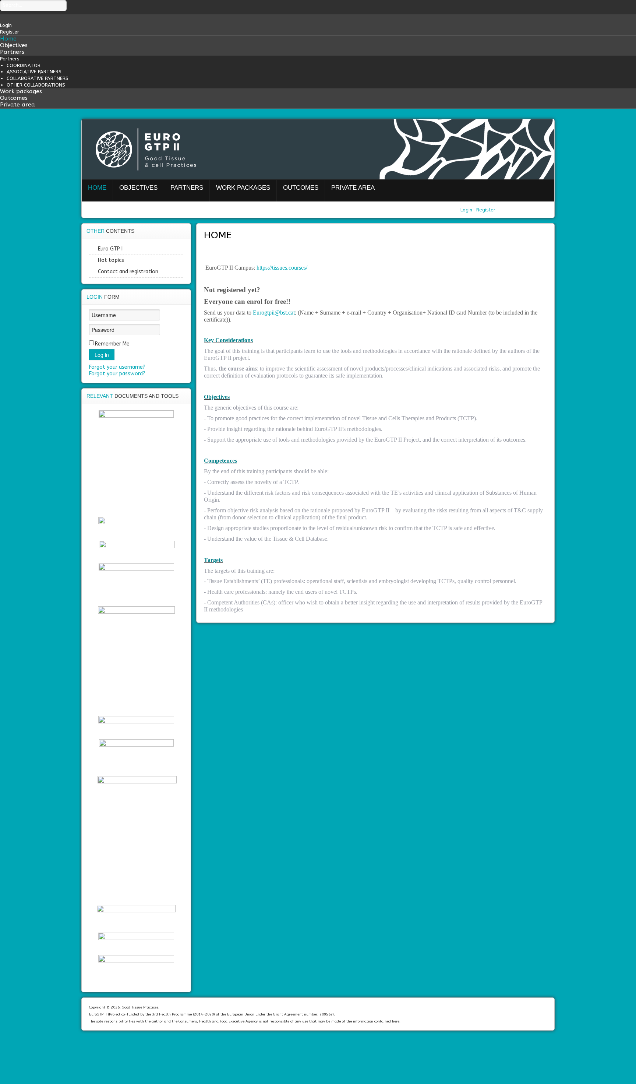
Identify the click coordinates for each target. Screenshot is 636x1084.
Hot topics (111, 260)
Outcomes (14, 98)
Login (467, 210)
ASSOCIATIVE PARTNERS (34, 71)
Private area (17, 104)
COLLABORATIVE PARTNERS (37, 78)
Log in (102, 354)
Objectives (14, 45)
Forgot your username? (117, 367)
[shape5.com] (318, 1051)
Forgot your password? (117, 374)
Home (8, 38)
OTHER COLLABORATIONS (36, 85)
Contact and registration (128, 272)
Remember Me (112, 344)
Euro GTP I (110, 249)
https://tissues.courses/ (282, 267)
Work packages (21, 91)
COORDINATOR (23, 65)
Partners (12, 52)
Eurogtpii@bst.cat (274, 312)
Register (485, 210)
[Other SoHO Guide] (137, 838)
